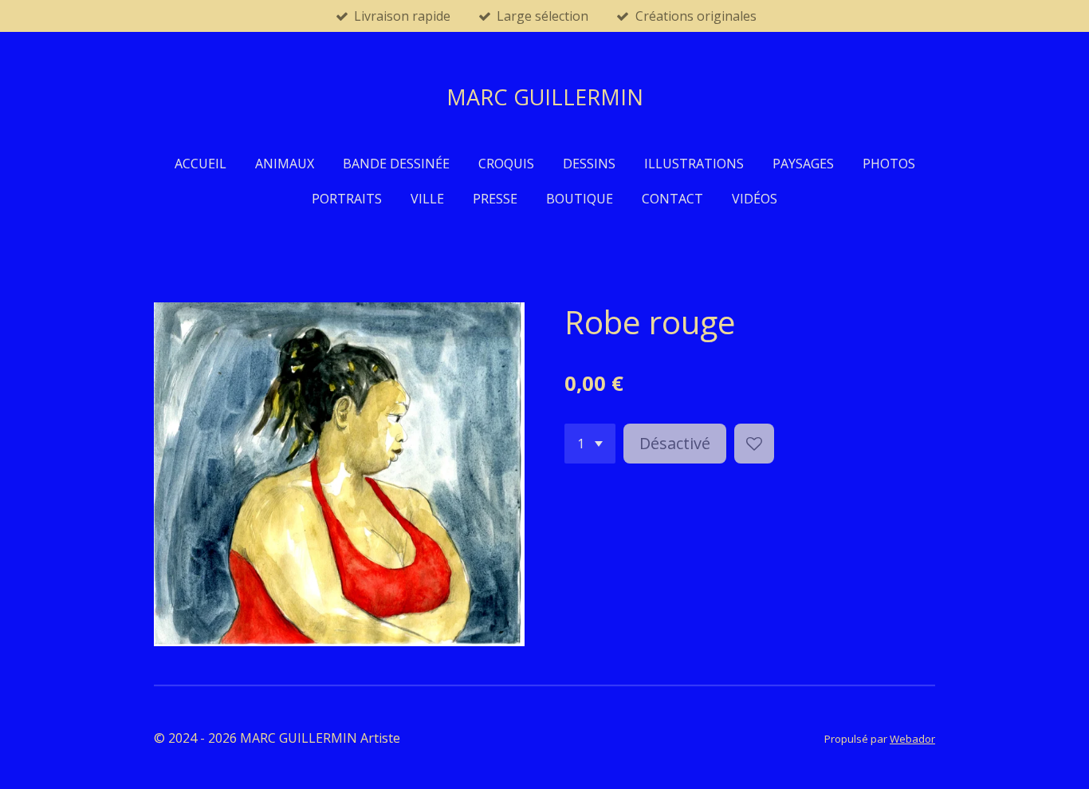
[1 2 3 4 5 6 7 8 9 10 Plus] (589, 444)
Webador (912, 739)
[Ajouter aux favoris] (754, 444)
